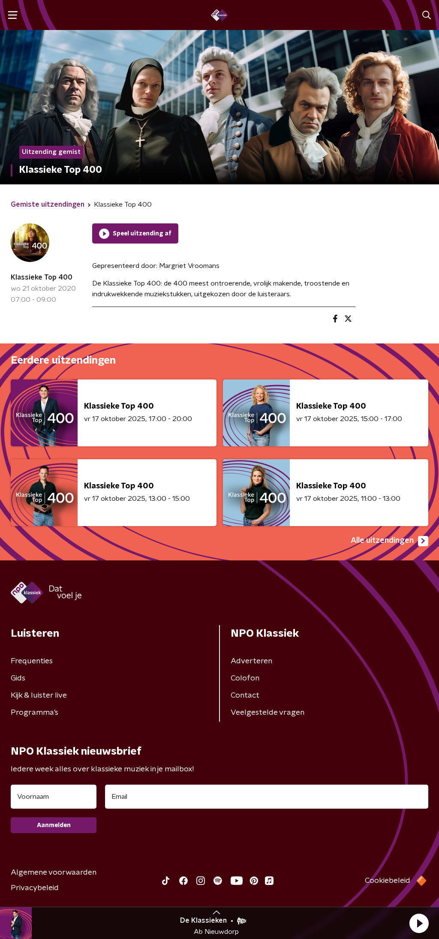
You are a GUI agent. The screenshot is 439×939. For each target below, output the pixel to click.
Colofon (245, 678)
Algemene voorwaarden (53, 872)
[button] (419, 923)
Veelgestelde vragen (267, 712)
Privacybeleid (35, 888)
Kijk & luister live (39, 695)
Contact (245, 695)
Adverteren (251, 661)
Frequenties (32, 661)
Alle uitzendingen (382, 541)
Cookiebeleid (387, 881)
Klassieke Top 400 (41, 277)
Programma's (34, 712)
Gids (18, 678)
